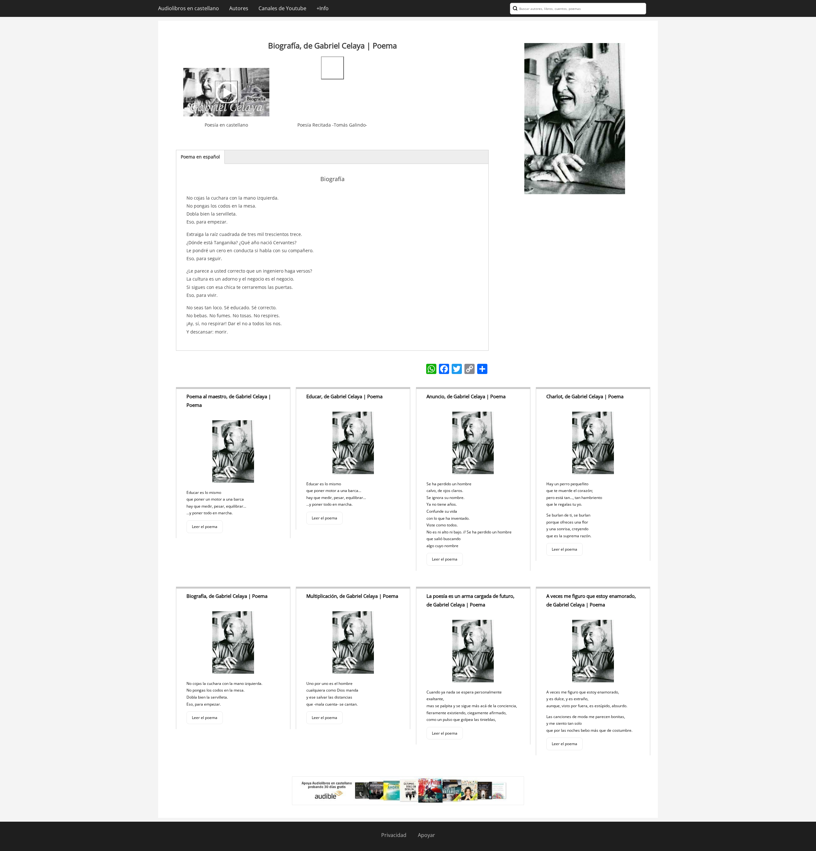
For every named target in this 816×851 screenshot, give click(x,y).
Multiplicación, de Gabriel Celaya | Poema (352, 596)
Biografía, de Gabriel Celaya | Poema (226, 596)
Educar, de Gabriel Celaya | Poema (344, 396)
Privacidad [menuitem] (393, 835)
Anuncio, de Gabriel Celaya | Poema (466, 396)
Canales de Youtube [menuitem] (282, 8)
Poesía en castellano (226, 125)
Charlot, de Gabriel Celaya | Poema (584, 396)
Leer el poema (204, 526)
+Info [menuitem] (323, 8)
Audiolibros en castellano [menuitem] (188, 8)
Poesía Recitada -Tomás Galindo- (332, 125)
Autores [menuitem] (238, 8)
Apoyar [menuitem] (426, 835)
